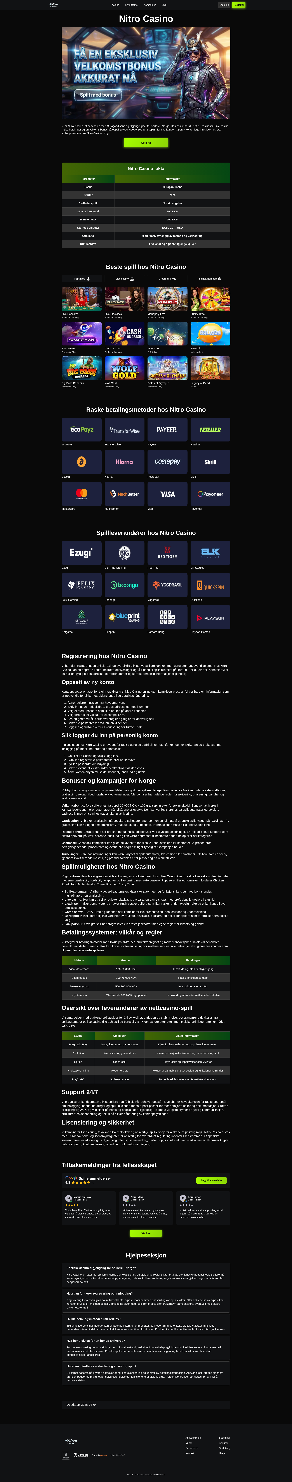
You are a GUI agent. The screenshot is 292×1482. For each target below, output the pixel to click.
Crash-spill (165, 278)
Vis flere (146, 1233)
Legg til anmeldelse (211, 1180)
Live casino (122, 278)
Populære (79, 278)
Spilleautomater (208, 278)
